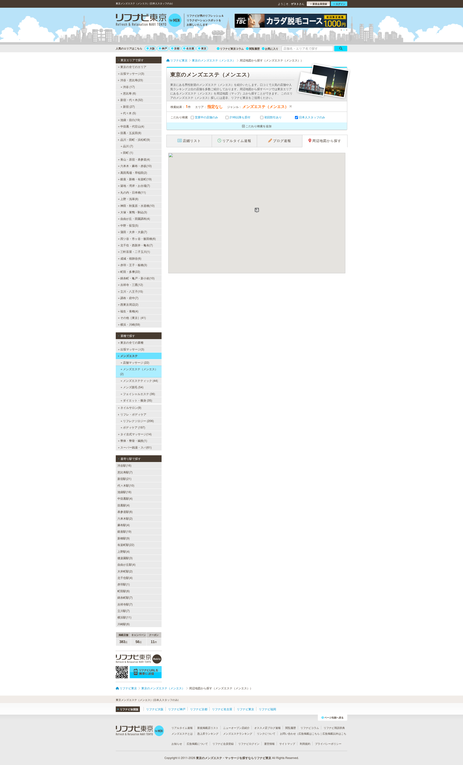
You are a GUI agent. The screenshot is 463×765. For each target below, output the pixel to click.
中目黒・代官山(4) (132, 126)
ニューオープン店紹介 (236, 728)
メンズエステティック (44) (140, 380)
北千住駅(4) (125, 578)
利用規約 (305, 743)
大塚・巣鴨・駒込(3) (133, 212)
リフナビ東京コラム (232, 48)
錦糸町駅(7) (125, 597)
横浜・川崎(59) (130, 324)
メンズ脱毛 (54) (133, 387)
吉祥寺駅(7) (125, 604)
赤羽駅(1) (123, 584)
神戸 (164, 48)
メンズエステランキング (237, 733)
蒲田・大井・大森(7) (133, 232)
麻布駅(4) (123, 525)
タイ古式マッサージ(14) (136, 434)
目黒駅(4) (123, 505)
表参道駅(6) (125, 512)
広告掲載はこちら (309, 733)
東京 (203, 48)
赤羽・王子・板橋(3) (133, 265)
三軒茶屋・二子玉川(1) (135, 251)
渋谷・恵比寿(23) (131, 80)
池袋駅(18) (124, 492)
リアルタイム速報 (182, 728)
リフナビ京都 (198, 709)
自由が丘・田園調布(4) (135, 218)
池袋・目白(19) (130, 120)
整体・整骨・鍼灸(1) (133, 440)
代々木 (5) (129, 113)
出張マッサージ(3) (132, 73)
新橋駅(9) (123, 538)
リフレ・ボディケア (133, 414)
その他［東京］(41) (133, 317)
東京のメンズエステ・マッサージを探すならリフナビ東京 (233, 758)
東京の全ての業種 (131, 342)
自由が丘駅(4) (126, 564)
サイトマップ (287, 743)
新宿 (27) (129, 106)
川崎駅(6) (123, 624)
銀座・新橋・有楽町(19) (136, 179)
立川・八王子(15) (131, 291)
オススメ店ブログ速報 (267, 728)
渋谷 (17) (129, 87)
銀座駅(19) (124, 531)
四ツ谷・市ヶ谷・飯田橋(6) (138, 238)
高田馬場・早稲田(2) (133, 172)
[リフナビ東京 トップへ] (149, 20)
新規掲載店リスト (207, 728)
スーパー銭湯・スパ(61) (136, 447)
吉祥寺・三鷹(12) (131, 284)
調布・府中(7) (129, 298)
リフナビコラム (309, 728)
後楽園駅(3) (125, 558)
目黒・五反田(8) (130, 133)
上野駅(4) (123, 551)
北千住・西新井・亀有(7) (136, 245)
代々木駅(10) (125, 485)
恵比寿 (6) (129, 93)
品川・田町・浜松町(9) (135, 139)
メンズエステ (129, 356)
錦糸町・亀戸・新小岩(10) (137, 278)
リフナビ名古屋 (222, 709)
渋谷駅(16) (124, 465)
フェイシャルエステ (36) (139, 394)
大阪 (152, 48)
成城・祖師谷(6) (130, 258)
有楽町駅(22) (125, 545)
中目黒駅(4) (125, 498)
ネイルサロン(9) (130, 407)
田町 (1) (128, 152)
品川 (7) (128, 146)
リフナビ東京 (245, 709)
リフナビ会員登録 (223, 743)
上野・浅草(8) (129, 199)
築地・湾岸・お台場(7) (135, 185)
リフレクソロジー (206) (138, 421)
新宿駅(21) (124, 478)
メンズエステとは (182, 733)
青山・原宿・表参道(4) (135, 159)
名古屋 (190, 48)
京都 (176, 48)
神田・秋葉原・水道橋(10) (137, 205)
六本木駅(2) (125, 518)
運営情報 (269, 743)
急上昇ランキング (207, 733)
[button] (256, 210)
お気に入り (271, 48)
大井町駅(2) (125, 571)
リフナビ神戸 (176, 709)
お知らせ (176, 743)
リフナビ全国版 (129, 709)
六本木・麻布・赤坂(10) (136, 166)
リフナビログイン (248, 743)
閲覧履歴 (254, 48)
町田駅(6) (123, 591)
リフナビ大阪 (154, 709)
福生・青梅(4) (129, 311)
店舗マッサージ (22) (136, 362)
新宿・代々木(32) (131, 100)
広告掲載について (197, 743)
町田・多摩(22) (130, 271)
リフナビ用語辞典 (334, 728)
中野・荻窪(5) (129, 225)
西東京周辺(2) (129, 304)
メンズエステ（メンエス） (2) (139, 371)
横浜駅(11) (124, 617)
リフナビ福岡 (267, 709)
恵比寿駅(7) (125, 472)
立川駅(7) (123, 611)
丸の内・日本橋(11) (133, 192)
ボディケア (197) (134, 427)
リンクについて (266, 733)
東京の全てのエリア (133, 67)
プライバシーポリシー (328, 743)
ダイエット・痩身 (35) (137, 400)
